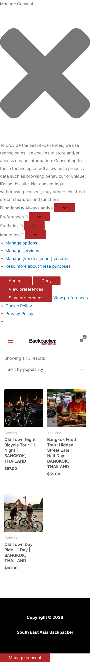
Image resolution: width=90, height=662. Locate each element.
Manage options (21, 243)
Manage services (22, 250)
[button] (45, 75)
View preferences (26, 289)
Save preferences (26, 297)
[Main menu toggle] (10, 341)
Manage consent (25, 657)
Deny (47, 280)
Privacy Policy (19, 313)
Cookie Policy (18, 305)
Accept (16, 280)
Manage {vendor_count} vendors (37, 258)
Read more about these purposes (38, 266)
